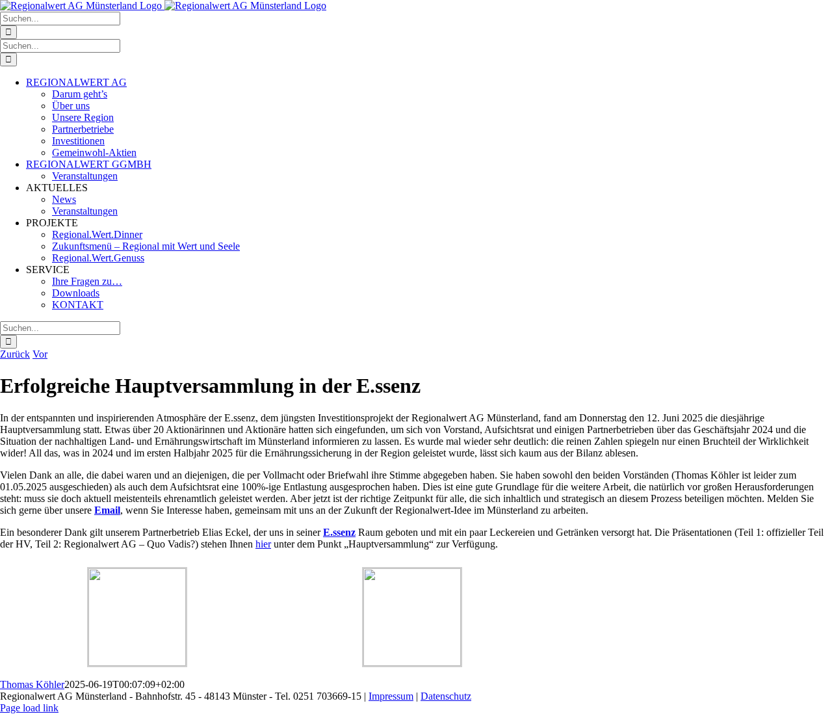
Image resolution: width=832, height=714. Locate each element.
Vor (39, 354)
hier (263, 543)
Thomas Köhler (32, 684)
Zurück (15, 354)
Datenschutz (446, 696)
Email (107, 510)
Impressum (391, 696)
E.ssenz (339, 532)
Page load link (29, 707)
